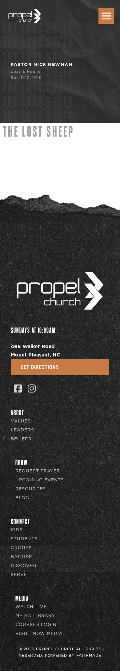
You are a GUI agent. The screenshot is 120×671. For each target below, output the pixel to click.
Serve (19, 574)
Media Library (35, 615)
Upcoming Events (39, 480)
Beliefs (21, 439)
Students (24, 539)
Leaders (22, 430)
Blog (22, 498)
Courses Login (36, 624)
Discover (24, 565)
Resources (30, 489)
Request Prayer (37, 471)
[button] (18, 388)
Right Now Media (39, 633)
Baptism (22, 556)
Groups (21, 547)
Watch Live (31, 606)
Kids (16, 530)
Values (21, 421)
